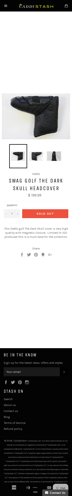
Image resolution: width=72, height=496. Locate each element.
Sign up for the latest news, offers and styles (33, 362)
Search (8, 399)
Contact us (11, 411)
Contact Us (57, 492)
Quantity (12, 205)
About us (10, 405)
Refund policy (13, 429)
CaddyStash (20, 440)
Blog (7, 417)
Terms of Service (14, 423)
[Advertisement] (36, 52)
